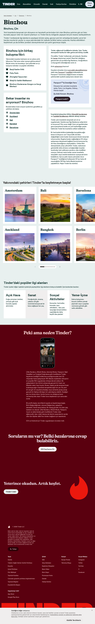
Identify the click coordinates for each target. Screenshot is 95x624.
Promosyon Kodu (47, 575)
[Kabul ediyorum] (92, 610)
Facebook (81, 572)
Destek (44, 579)
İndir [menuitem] (51, 4)
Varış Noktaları (8, 15)
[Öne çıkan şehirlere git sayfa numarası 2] (45, 266)
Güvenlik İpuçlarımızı (79, 114)
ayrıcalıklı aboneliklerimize (77, 70)
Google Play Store (13, 597)
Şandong (21, 15)
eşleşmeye (58, 66)
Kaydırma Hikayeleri (48, 566)
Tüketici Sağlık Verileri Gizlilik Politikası (20, 563)
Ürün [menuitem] (18, 4)
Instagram (81, 560)
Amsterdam (15, 113)
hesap (55, 58)
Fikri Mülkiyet (12, 572)
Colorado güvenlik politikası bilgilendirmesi (21, 579)
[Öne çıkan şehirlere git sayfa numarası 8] (54, 266)
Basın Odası (45, 569)
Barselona (14, 127)
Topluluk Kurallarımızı (60, 116)
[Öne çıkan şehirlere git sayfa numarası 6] (51, 266)
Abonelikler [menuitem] (27, 4)
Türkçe (14, 549)
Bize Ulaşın (45, 572)
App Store (11, 594)
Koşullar (10, 566)
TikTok (80, 563)
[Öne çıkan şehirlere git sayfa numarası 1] (42, 266)
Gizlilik (10, 560)
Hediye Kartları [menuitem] (61, 4)
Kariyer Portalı (65, 560)
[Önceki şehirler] (35, 266)
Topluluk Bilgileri (13, 582)
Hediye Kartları (46, 582)
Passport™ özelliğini (65, 72)
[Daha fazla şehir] (60, 266)
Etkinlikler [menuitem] (72, 4)
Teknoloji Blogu (66, 563)
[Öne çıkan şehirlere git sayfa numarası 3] (47, 266)
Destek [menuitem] (45, 4)
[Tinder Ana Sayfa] (8, 4)
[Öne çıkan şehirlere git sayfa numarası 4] (48, 266)
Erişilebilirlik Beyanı (14, 585)
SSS (43, 560)
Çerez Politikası (12, 569)
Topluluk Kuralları (13, 575)
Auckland (14, 116)
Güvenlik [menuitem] (36, 4)
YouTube (81, 566)
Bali (11, 120)
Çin (15, 15)
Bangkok (13, 124)
